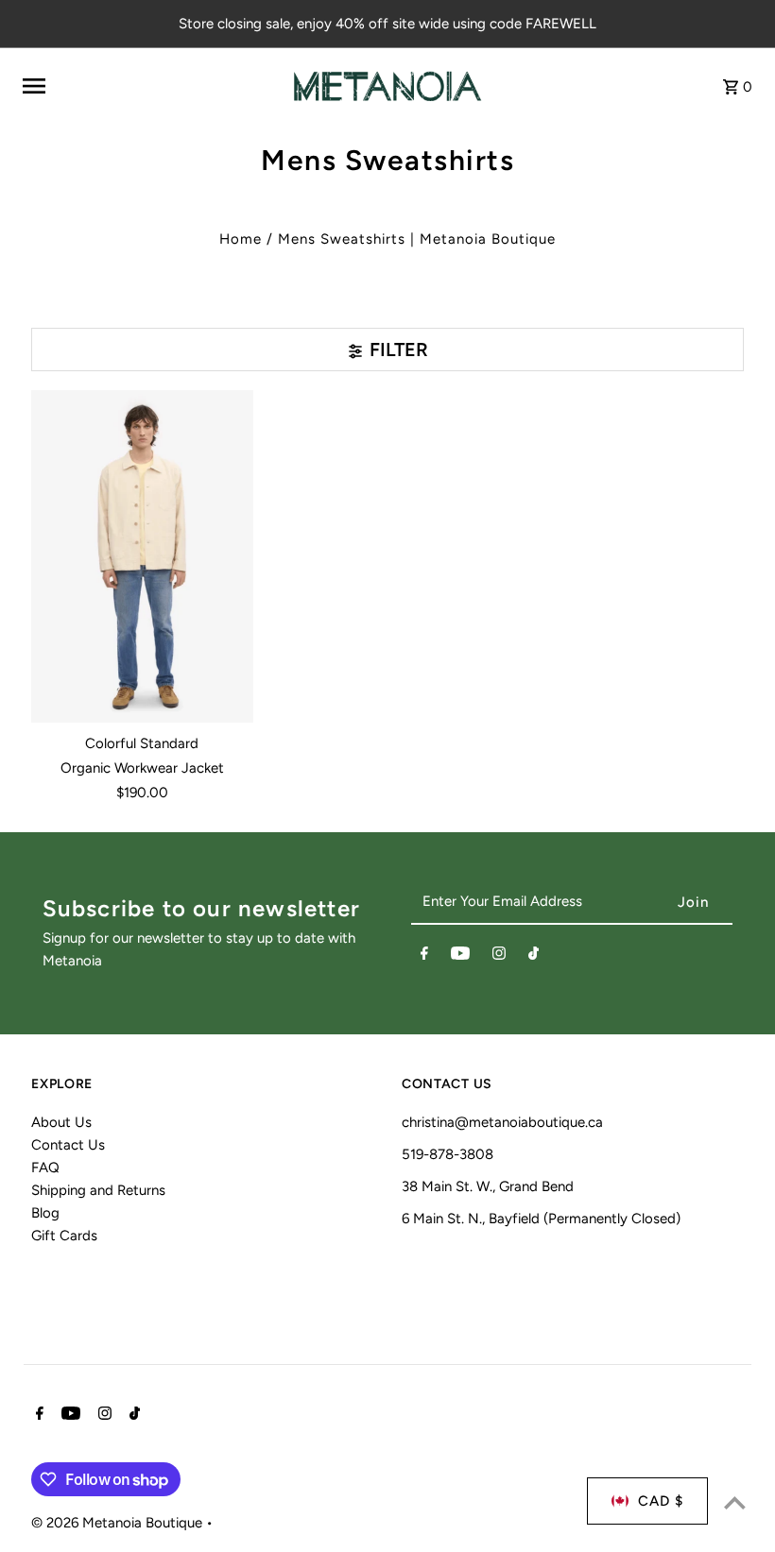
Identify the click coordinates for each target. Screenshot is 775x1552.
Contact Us (68, 1144)
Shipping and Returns (98, 1190)
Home (240, 238)
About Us (61, 1122)
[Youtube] (460, 957)
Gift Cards (64, 1235)
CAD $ (660, 1500)
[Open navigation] (151, 86)
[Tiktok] (533, 957)
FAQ (45, 1167)
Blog (45, 1212)
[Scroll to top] (735, 1502)
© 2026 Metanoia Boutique (118, 1522)
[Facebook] (424, 957)
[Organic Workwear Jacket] (142, 556)
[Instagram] (499, 957)
